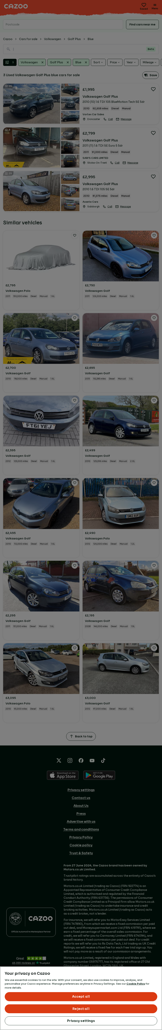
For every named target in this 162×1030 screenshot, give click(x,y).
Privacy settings (81, 1021)
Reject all (81, 1009)
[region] (81, 998)
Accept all (81, 996)
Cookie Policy (135, 983)
